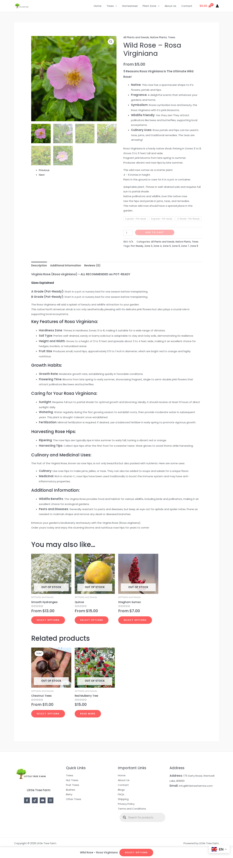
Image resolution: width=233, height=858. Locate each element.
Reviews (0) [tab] (92, 265)
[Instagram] (50, 800)
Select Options (136, 852)
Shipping (123, 799)
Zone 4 (158, 246)
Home (97, 6)
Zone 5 (167, 246)
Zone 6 (176, 246)
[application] (115, 6)
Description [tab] (39, 265)
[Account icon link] (217, 6)
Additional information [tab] (65, 265)
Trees (110, 6)
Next (42, 175)
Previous (44, 170)
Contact (186, 6)
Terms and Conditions (132, 808)
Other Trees (73, 799)
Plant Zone (149, 6)
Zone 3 (148, 246)
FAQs (121, 794)
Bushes (70, 789)
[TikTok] (35, 800)
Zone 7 (185, 246)
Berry (69, 794)
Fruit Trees (72, 785)
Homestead (129, 6)
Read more (88, 713)
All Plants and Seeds (136, 37)
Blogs (121, 789)
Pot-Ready (137, 246)
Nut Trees (72, 780)
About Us (170, 6)
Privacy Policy (126, 804)
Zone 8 (194, 246)
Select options (48, 620)
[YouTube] (43, 800)
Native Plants (158, 37)
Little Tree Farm (45, 6)
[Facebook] (27, 800)
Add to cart (154, 232)
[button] (111, 42)
